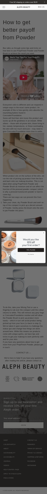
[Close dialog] (43, 233)
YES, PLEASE (30, 250)
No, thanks (31, 254)
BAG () (41, 7)
